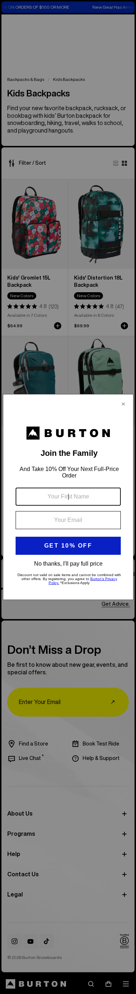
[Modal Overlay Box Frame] (68, 497)
